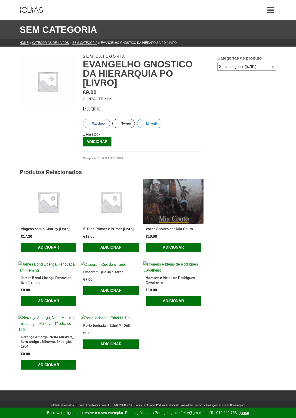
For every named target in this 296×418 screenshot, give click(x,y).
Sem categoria (110, 158)
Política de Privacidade (180, 405)
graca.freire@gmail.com (92, 405)
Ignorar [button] (243, 413)
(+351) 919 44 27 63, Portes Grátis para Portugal (138, 405)
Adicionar (97, 142)
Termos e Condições (206, 405)
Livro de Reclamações (233, 405)
